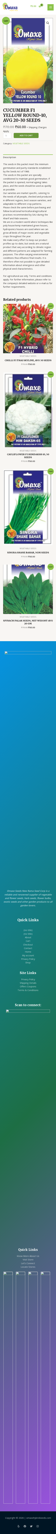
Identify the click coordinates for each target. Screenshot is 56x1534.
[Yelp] (18, 1526)
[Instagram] (37, 1526)
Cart (28, 940)
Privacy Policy (28, 958)
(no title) (28, 930)
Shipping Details (28, 982)
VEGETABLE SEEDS (21, 143)
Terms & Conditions (28, 990)
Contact (28, 948)
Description (9, 157)
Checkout (28, 944)
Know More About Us (28, 1255)
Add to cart (26, 135)
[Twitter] (31, 1526)
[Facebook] (25, 1526)
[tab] (28, 157)
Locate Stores (28, 1266)
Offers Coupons (28, 986)
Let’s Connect (28, 1263)
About (28, 937)
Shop (28, 962)
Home (28, 951)
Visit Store (28, 1259)
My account (28, 955)
